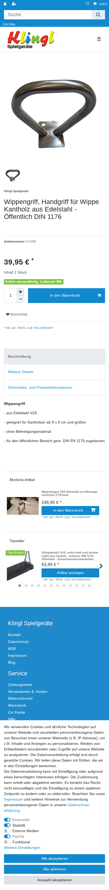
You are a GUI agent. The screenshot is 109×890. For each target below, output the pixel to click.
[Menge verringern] (20, 299)
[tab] (54, 356)
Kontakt (14, 635)
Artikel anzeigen (70, 573)
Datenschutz (18, 642)
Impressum (17, 655)
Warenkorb (17, 705)
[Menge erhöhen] (20, 292)
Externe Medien (25, 831)
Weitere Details (20, 372)
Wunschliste (18, 314)
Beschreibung (19, 356)
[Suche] (98, 14)
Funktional (21, 842)
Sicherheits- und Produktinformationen (40, 387)
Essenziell (20, 820)
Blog (11, 662)
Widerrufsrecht (20, 698)
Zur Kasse (16, 712)
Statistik (18, 825)
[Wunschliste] (87, 4)
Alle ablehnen (54, 869)
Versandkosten (43, 327)
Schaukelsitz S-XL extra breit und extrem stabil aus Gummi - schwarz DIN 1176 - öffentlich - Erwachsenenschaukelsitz (70, 556)
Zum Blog (9, 24)
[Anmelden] (5, 4)
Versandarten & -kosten (27, 691)
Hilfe (11, 719)
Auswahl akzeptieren (54, 880)
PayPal (18, 836)
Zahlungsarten (20, 684)
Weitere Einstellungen (22, 847)
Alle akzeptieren (54, 858)
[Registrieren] (14, 4)
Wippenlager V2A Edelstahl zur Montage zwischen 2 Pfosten (69, 493)
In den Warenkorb (65, 295)
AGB (12, 648)
